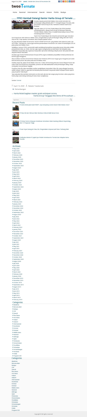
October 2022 (18, 210)
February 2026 (18, 155)
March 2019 (17, 297)
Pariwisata (17, 341)
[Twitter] (61, 1)
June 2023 (16, 193)
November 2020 (18, 255)
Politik (56, 12)
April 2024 (16, 176)
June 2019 (16, 291)
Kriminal (16, 328)
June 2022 (16, 219)
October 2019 (18, 282)
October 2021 (18, 236)
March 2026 (17, 153)
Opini (15, 339)
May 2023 (16, 195)
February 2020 (18, 274)
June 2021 (16, 244)
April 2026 (16, 151)
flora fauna (17, 315)
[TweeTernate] (23, 6)
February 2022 (18, 227)
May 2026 (16, 148)
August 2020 (17, 261)
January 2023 (17, 204)
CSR (15, 311)
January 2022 (17, 229)
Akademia (16, 305)
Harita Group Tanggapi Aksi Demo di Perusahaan (54, 96)
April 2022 (16, 223)
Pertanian (16, 351)
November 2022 (18, 208)
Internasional (32, 12)
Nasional (22, 12)
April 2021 (16, 248)
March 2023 (17, 199)
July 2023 (16, 191)
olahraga (16, 336)
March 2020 (17, 272)
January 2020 (17, 276)
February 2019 (18, 299)
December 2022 (18, 206)
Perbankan (17, 347)
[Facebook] (59, 1)
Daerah (42, 12)
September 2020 (19, 259)
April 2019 (16, 295)
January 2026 (17, 157)
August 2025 (17, 168)
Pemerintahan (18, 343)
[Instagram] (67, 1)
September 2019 (19, 285)
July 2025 (16, 170)
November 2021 (18, 233)
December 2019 (18, 278)
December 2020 (18, 253)
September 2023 (19, 187)
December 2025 (18, 159)
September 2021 (19, 238)
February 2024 (18, 180)
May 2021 (16, 246)
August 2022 (17, 214)
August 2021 (17, 240)
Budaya (63, 12)
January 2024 (17, 182)
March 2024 (17, 178)
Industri (16, 322)
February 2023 (18, 202)
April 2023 (16, 197)
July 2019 (16, 289)
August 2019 (17, 287)
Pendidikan (17, 345)
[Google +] (63, 1)
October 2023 (18, 185)
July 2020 (16, 263)
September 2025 (19, 165)
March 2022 (17, 225)
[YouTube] (74, 1)
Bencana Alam (18, 307)
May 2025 (16, 174)
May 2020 (16, 268)
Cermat (19, 80)
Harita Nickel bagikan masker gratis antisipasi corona (34, 93)
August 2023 (17, 189)
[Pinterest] (71, 1)
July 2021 (16, 242)
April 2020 (16, 270)
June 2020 (16, 265)
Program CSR (17, 356)
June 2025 (16, 172)
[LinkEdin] (69, 1)
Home (15, 12)
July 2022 (16, 216)
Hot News (17, 317)
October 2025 (18, 163)
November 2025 (18, 161)
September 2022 (19, 212)
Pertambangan (20, 89)
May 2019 (16, 293)
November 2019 (18, 280)
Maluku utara (17, 332)
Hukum (49, 12)
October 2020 (18, 257)
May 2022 (16, 221)
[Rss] (65, 1)
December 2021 (18, 231)
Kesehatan (17, 326)
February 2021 (18, 250)
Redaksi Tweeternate (36, 86)
